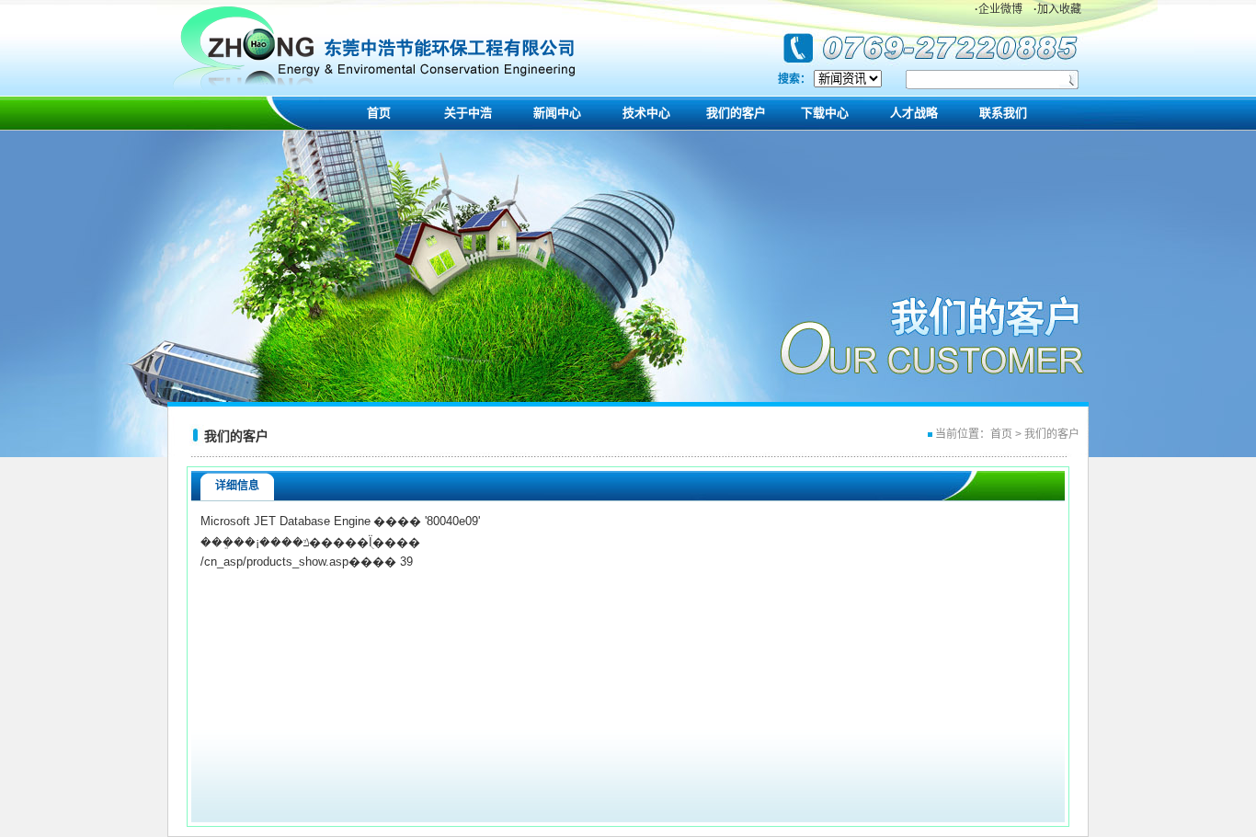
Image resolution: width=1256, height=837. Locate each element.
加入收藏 (1057, 9)
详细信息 (237, 485)
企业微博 (998, 9)
